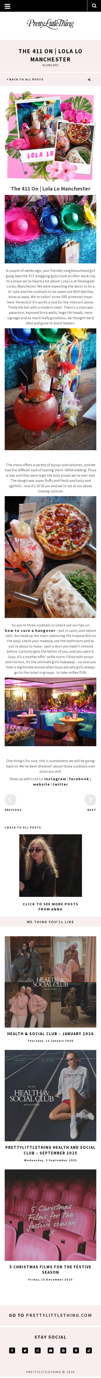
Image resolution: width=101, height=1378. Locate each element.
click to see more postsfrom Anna (50, 907)
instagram (55, 778)
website (41, 784)
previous (10, 810)
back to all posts (25, 79)
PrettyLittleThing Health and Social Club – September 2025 (50, 1150)
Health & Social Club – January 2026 (50, 1033)
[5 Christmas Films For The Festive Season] (50, 1215)
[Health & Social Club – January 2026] (50, 982)
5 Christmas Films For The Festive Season (51, 1269)
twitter (60, 784)
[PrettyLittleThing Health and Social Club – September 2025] (50, 1095)
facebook (79, 778)
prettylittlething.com (59, 1315)
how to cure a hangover (30, 630)
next (91, 810)
